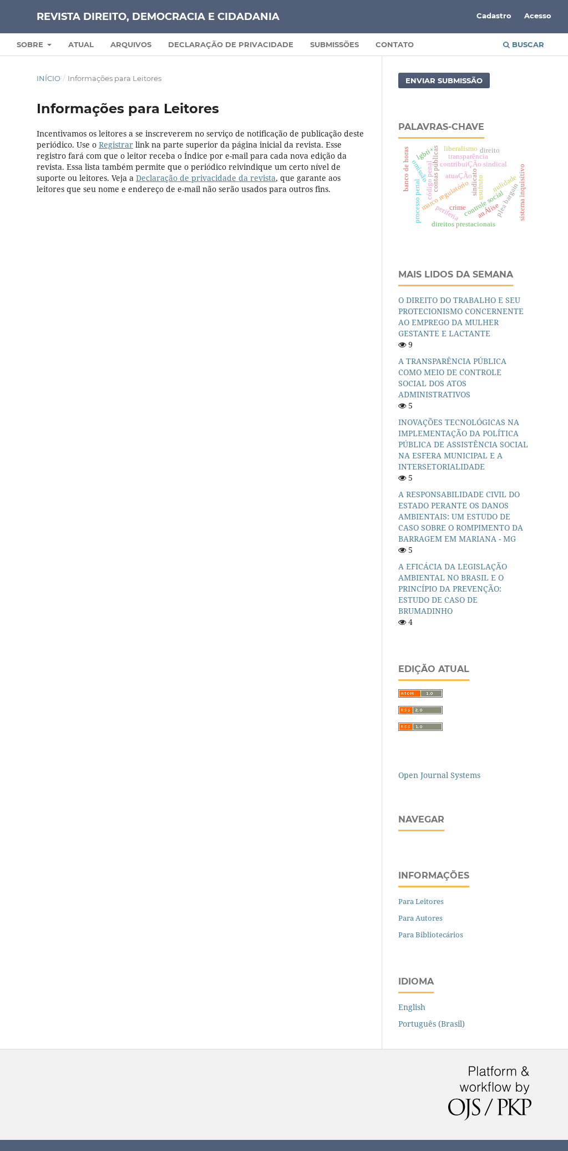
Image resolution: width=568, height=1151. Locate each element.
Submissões (334, 44)
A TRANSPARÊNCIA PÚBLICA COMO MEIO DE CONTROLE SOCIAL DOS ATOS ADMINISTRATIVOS (452, 378)
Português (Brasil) (431, 1023)
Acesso (537, 15)
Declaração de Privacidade (230, 44)
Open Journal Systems (439, 775)
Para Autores (420, 918)
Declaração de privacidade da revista (206, 178)
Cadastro (493, 15)
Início (48, 78)
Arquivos (130, 44)
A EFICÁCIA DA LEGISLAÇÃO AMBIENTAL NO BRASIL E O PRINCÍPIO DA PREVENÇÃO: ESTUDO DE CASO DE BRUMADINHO (452, 588)
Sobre (31, 44)
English (411, 1007)
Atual (81, 44)
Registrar (116, 144)
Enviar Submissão (444, 80)
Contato (395, 44)
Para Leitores (421, 901)
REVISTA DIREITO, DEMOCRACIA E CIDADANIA (158, 17)
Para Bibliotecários (430, 935)
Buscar (527, 44)
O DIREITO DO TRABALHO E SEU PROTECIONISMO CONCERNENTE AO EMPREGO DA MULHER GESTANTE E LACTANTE (461, 317)
